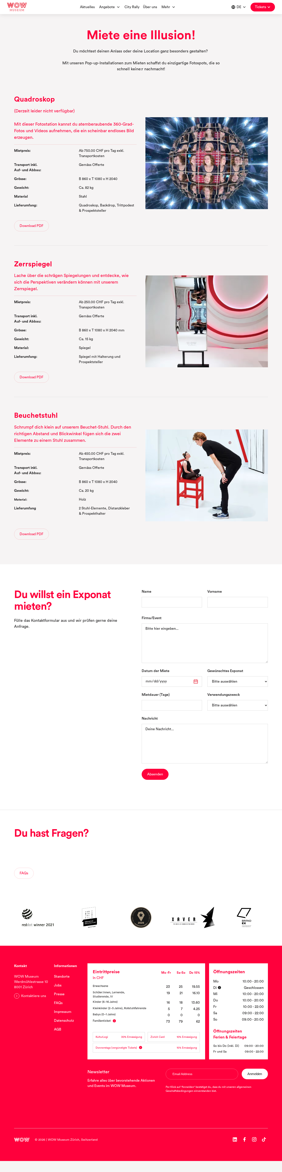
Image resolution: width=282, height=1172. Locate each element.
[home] (17, 6)
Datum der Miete (155, 671)
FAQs (58, 1003)
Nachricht (150, 718)
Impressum (62, 1012)
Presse (59, 994)
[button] (168, 7)
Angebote (107, 7)
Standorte (62, 976)
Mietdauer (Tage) (156, 695)
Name (146, 591)
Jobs (57, 985)
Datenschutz (64, 1020)
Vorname (214, 591)
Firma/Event (151, 618)
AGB (57, 1029)
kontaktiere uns (82, 859)
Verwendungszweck (223, 695)
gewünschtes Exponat (225, 671)
